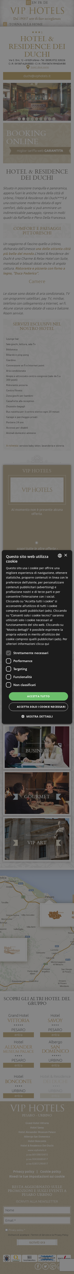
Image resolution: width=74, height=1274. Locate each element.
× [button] (65, 555)
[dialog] (37, 637)
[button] (37, 716)
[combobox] (60, 556)
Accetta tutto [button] (38, 696)
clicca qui (42, 644)
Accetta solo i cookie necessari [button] (41, 707)
